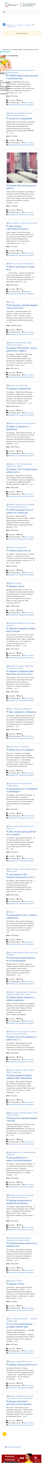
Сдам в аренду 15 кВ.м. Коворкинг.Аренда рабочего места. (20, 876)
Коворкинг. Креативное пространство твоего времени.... (19, 1403)
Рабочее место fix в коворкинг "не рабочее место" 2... (21, 1038)
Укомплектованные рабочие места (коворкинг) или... (21, 1244)
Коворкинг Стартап (16, 586)
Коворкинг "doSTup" (16, 1283)
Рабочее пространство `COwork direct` (20, 268)
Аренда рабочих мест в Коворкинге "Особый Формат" (22, 790)
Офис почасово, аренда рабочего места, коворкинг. (21, 833)
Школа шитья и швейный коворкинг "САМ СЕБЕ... (22, 1119)
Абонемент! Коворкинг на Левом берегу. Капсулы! (20, 630)
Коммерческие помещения (24, 25)
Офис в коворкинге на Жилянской (22, 711)
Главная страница (10, 25)
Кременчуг (27, 291)
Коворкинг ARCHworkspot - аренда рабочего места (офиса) (21, 349)
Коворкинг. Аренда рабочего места (23, 1364)
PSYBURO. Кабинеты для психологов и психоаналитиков (22, 77)
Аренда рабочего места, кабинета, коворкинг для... (21, 916)
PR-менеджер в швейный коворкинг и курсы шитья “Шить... (22, 306)
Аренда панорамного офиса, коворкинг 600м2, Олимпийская (19, 1077)
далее (20, 93)
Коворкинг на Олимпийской (20, 388)
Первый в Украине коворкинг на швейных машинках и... (20, 999)
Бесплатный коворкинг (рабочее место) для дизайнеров (20, 959)
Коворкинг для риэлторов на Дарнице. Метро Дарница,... (19, 1202)
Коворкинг (10, 26)
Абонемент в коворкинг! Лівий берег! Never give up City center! (19, 672)
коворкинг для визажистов (20, 550)
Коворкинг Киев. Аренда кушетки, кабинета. (21, 187)
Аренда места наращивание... (21, 118)
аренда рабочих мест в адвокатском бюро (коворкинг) (19, 1159)
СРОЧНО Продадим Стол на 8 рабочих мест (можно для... (19, 511)
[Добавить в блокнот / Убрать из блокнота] (7, 75)
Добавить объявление (14, 1447)
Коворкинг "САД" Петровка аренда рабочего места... (21, 470)
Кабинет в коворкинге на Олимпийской (17, 428)
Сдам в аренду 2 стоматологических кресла (17, 227)
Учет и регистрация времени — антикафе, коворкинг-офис (20, 1325)
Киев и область (29, 102)
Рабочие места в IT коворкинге (21, 749)
